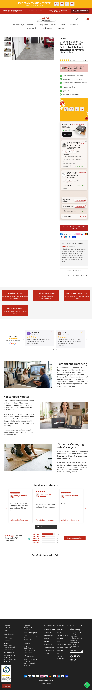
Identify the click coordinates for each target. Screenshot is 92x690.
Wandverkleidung (48, 28)
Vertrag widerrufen (60, 657)
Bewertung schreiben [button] (74, 538)
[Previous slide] (6, 509)
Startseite (62, 38)
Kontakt (59, 632)
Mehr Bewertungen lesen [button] (46, 527)
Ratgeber (60, 650)
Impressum (60, 638)
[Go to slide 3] (56, 349)
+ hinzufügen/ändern (80, 200)
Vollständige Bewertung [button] (19, 520)
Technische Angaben (74, 275)
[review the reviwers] (51, 332)
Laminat (53, 25)
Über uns (60, 629)
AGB (58, 641)
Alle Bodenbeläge (18, 25)
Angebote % (74, 25)
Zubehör (61, 28)
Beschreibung (74, 271)
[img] (15, 493)
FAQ (58, 653)
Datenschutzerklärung (64, 647)
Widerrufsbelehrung (63, 644)
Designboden (43, 25)
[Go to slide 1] (53, 349)
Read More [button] (61, 346)
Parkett (63, 25)
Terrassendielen (32, 28)
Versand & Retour (62, 635)
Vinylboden (31, 25)
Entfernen (64, 188)
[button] (65, 60)
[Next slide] (85, 509)
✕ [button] (10, 666)
